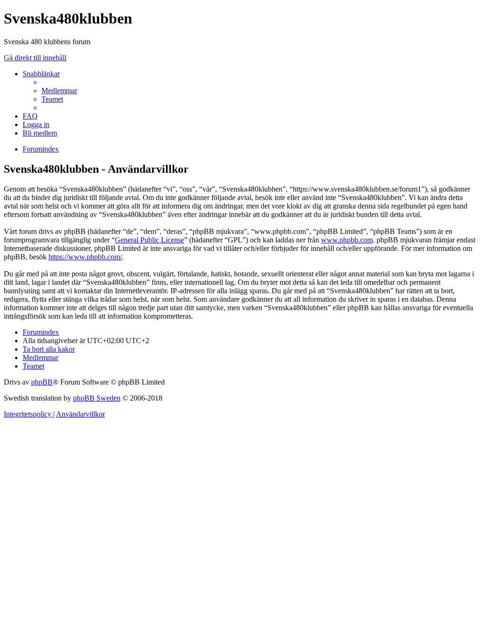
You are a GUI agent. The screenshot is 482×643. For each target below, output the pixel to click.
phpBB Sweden (96, 398)
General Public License (149, 240)
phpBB (42, 382)
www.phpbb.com (347, 240)
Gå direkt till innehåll (35, 58)
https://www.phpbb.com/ (85, 257)
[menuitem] (59, 91)
